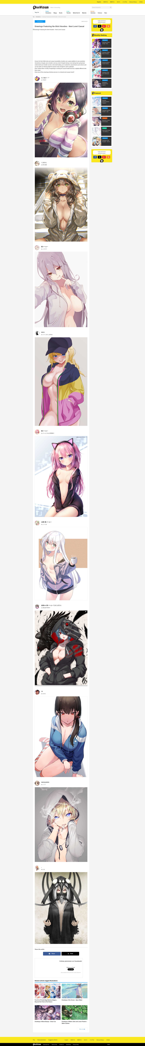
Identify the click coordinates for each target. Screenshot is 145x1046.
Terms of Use (54, 1044)
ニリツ (44, 784)
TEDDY (44, 80)
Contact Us (61, 1044)
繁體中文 (112, 2)
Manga (55, 12)
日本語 (141, 2)
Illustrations (48, 12)
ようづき (45, 524)
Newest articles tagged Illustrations (46, 981)
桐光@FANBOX (46, 607)
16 (42, 691)
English (99, 2)
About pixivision (41, 1040)
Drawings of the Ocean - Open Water (72, 1000)
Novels (60, 12)
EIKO (43, 332)
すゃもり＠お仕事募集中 (48, 433)
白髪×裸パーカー (46, 522)
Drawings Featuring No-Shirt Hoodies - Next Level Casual (54, 16)
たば (44, 869)
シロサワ (45, 249)
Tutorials (69, 12)
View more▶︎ (82, 1029)
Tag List (37, 12)
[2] (61, 685)
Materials (84, 12)
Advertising (68, 1044)
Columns (100, 12)
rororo (44, 693)
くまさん (44, 162)
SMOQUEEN (45, 782)
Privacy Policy (76, 1044)
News (105, 12)
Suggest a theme (52, 1040)
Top (33, 16)
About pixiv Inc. (46, 1044)
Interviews (93, 12)
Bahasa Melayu (133, 2)
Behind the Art (76, 12)
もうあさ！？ (45, 77)
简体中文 (105, 2)
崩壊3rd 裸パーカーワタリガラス (51, 605)
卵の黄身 (45, 164)
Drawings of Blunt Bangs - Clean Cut (45, 1021)
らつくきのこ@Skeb (47, 334)
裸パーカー (44, 246)
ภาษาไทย (125, 2)
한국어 (118, 2)
